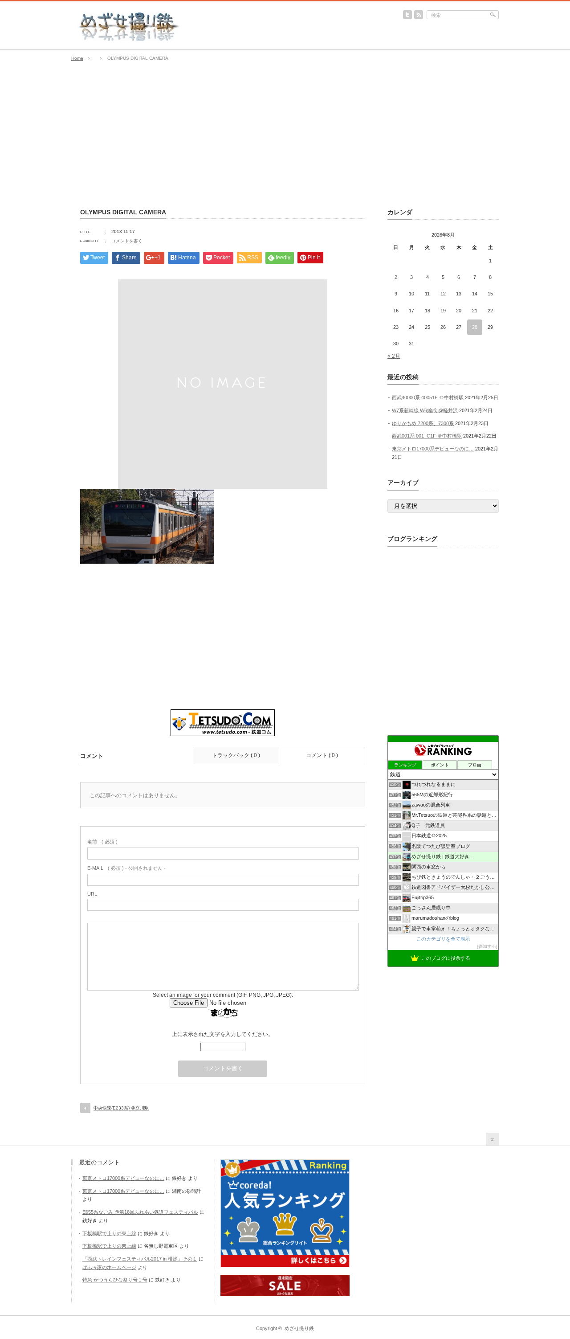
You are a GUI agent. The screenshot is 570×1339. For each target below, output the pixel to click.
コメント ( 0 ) (322, 755)
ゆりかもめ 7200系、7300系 (423, 423)
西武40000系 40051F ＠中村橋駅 (428, 397)
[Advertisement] (285, 135)
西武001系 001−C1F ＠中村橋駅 (427, 435)
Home (77, 58)
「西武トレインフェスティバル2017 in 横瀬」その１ (139, 1258)
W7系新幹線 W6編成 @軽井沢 (425, 410)
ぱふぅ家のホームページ (109, 1267)
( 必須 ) (102, 841)
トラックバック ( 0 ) (236, 755)
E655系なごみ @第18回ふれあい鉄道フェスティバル (140, 1212)
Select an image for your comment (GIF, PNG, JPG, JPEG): (223, 995)
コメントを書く (126, 240)
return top (492, 1139)
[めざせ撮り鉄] (128, 38)
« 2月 (393, 356)
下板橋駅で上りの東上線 (109, 1233)
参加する (487, 946)
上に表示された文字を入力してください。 (222, 1034)
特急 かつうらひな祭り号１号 (114, 1279)
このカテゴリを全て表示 (443, 939)
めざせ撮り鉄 (299, 1328)
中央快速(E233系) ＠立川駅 (121, 1108)
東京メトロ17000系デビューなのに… (433, 448)
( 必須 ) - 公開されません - (126, 868)
